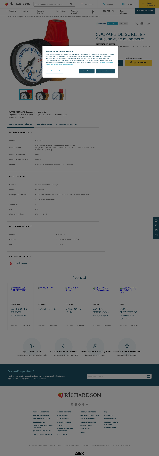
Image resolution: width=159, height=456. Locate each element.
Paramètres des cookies (54, 71)
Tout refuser (86, 71)
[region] (80, 62)
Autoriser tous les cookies (105, 71)
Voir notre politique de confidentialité (62, 64)
